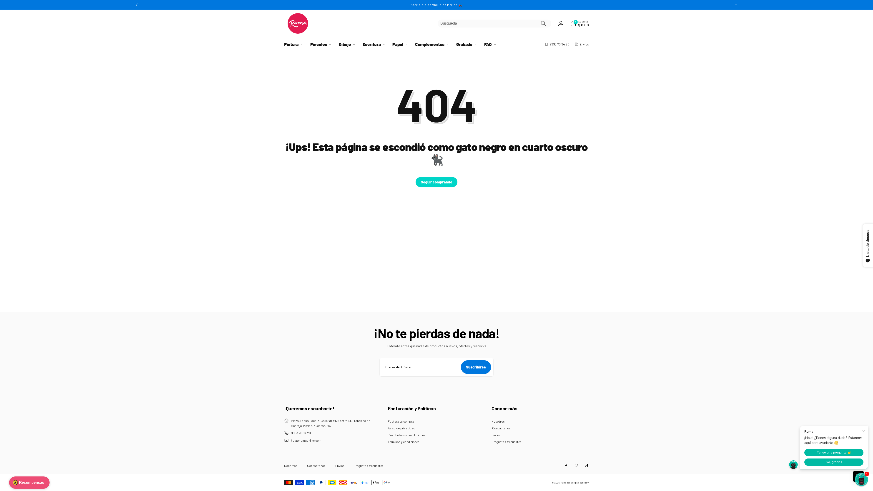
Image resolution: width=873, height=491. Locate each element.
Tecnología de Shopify (578, 482)
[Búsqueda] (543, 23)
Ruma (564, 482)
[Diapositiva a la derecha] (736, 5)
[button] (579, 23)
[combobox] (494, 24)
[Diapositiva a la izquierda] (137, 5)
